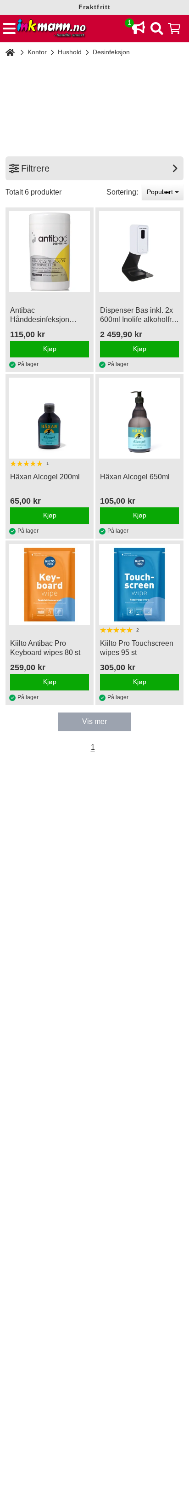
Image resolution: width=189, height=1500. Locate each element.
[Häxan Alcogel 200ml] (49, 418)
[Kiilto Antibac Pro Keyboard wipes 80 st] (49, 584)
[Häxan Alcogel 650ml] (139, 418)
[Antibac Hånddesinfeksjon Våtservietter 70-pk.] (49, 251)
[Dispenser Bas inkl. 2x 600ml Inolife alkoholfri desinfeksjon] (139, 251)
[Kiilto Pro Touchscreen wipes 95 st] (139, 584)
